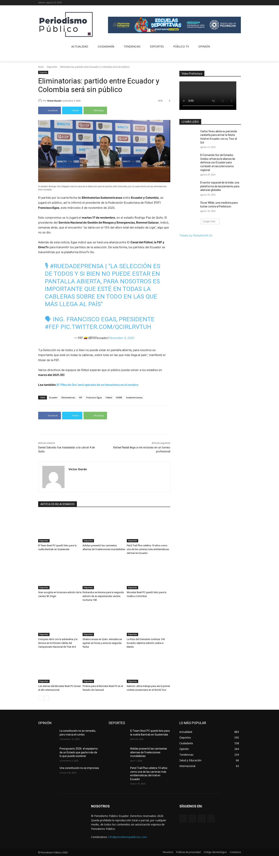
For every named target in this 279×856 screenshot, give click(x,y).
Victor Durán (54, 100)
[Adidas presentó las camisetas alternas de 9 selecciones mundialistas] (104, 527)
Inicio (41, 67)
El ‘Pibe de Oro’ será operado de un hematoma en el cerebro (97, 385)
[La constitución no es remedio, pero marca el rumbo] (47, 735)
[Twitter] (233, 3)
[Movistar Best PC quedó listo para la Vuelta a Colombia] (148, 574)
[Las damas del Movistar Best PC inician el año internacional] (60, 668)
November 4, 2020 (121, 338)
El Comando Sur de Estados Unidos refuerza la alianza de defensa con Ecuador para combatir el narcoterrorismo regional (217, 162)
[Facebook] (223, 3)
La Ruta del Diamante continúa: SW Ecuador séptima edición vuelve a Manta (146, 643)
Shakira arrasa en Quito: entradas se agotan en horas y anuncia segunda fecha (102, 643)
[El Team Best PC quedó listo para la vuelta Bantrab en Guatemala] (60, 527)
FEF (80, 397)
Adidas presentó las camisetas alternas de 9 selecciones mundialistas (148, 752)
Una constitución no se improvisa (79, 767)
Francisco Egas (94, 397)
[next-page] (46, 698)
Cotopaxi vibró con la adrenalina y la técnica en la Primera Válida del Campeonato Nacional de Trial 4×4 (57, 643)
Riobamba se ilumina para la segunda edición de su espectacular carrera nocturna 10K (103, 596)
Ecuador (53, 397)
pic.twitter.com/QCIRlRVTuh (106, 326)
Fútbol (109, 397)
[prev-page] (40, 698)
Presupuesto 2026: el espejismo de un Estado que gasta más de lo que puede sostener (79, 752)
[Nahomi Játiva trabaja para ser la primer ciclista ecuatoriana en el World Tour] (148, 668)
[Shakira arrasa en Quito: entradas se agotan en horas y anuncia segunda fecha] (104, 621)
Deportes (52, 67)
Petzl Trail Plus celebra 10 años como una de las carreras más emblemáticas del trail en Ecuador (148, 549)
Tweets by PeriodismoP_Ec (196, 235)
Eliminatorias (68, 397)
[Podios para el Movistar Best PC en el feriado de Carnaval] (104, 668)
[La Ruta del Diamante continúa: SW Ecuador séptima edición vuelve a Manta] (148, 621)
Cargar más (209, 221)
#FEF (52, 326)
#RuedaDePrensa (77, 266)
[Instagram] (228, 3)
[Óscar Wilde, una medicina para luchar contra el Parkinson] (188, 207)
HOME (119, 397)
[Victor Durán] (40, 101)
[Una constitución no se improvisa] (47, 772)
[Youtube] (238, 3)
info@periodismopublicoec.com (127, 837)
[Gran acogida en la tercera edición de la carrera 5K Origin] (60, 574)
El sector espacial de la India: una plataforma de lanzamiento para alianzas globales (219, 186)
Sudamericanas (134, 397)
